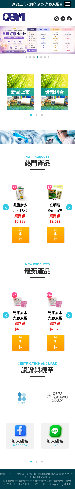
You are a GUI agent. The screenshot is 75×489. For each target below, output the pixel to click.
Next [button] (69, 207)
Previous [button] (6, 207)
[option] (21, 92)
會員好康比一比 (37, 4)
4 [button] (37, 57)
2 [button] (30, 57)
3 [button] (34, 57)
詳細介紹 (20, 235)
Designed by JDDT (60, 484)
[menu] (67, 4)
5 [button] (41, 57)
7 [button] (48, 57)
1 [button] (26, 57)
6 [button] (45, 57)
